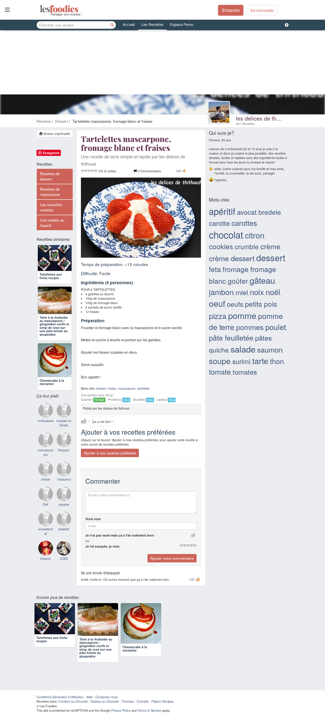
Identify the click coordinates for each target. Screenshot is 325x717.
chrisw (45, 479)
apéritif (222, 211)
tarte (260, 360)
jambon (221, 291)
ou (87, 541)
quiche (219, 349)
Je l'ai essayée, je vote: (102, 546)
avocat (247, 212)
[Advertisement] (162, 63)
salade (243, 349)
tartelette (143, 388)
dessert (101, 388)
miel (241, 292)
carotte (219, 223)
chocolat (226, 234)
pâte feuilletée (231, 337)
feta (215, 269)
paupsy (64, 504)
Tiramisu (128, 701)
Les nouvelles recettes (51, 207)
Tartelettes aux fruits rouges (51, 276)
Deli (45, 504)
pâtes (263, 338)
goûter (238, 281)
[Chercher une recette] (112, 25)
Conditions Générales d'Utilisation (60, 697)
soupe (220, 360)
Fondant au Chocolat (73, 701)
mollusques (46, 420)
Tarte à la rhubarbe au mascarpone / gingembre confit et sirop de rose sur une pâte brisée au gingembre (54, 326)
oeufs (235, 304)
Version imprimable (56, 133)
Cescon (45, 558)
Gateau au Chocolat (105, 701)
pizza (217, 316)
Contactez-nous (107, 697)
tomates (245, 372)
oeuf (217, 303)
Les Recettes (152, 25)
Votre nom (93, 519)
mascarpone (126, 388)
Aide (89, 697)
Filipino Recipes (162, 701)
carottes (244, 222)
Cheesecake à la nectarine (52, 382)
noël (273, 291)
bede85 (64, 529)
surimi (241, 361)
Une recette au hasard (52, 222)
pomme (242, 315)
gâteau (262, 280)
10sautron (64, 479)
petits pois (261, 304)
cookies (221, 246)
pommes (250, 327)
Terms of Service (149, 710)
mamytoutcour (45, 452)
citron (254, 235)
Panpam (64, 450)
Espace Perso (181, 25)
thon (277, 361)
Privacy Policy (120, 710)
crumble (247, 246)
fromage (236, 269)
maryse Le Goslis (63, 422)
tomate (220, 371)
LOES (64, 558)
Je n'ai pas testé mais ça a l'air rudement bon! (119, 535)
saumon (270, 349)
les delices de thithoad (264, 118)
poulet (275, 326)
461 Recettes (245, 123)
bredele (269, 212)
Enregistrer (51, 153)
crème (270, 246)
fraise (112, 388)
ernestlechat (45, 531)
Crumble (143, 701)
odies (40, 9)
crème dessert (231, 258)
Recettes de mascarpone (50, 191)
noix (257, 291)
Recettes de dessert (49, 176)
